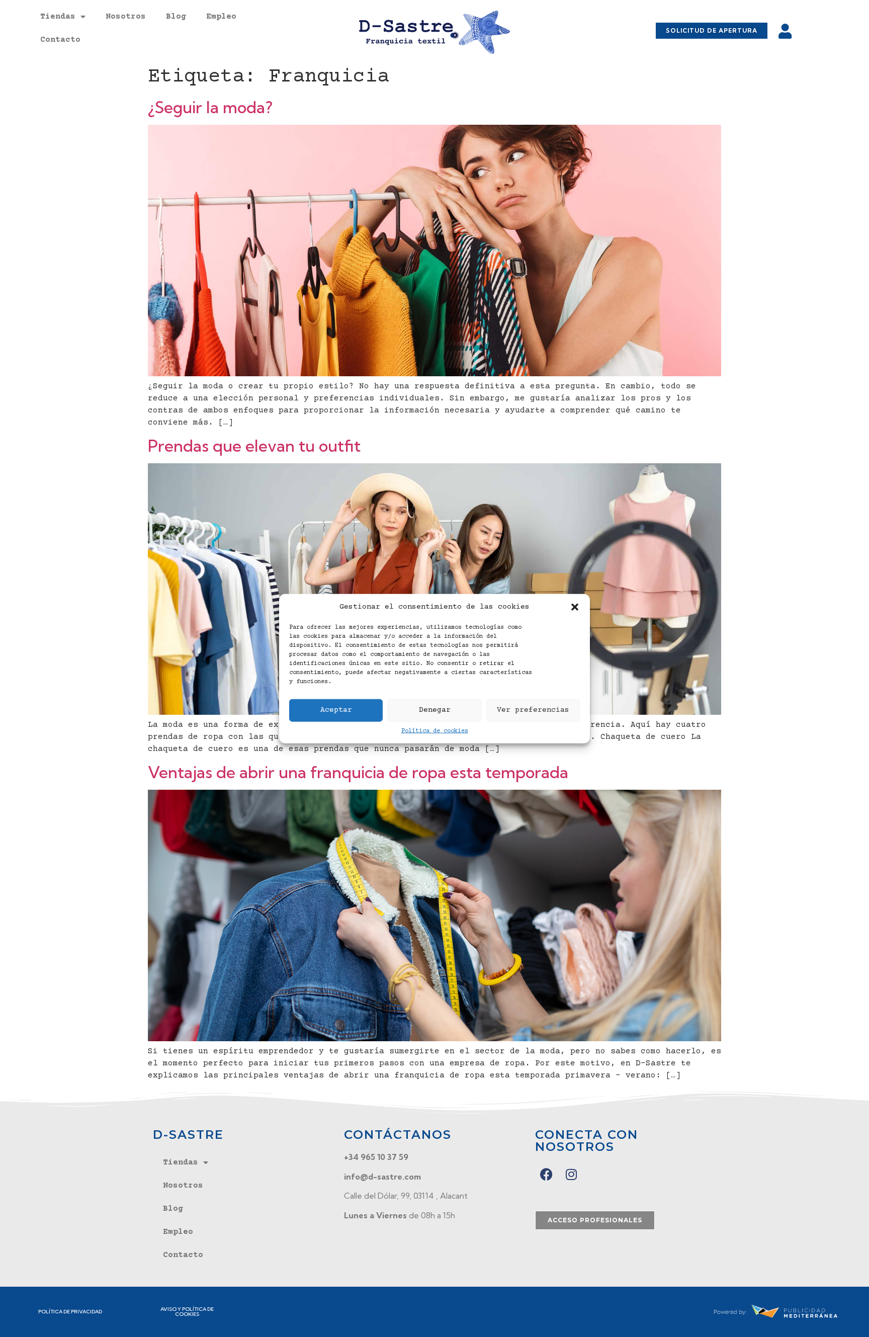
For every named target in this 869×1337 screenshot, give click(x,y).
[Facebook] (546, 1174)
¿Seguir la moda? (210, 107)
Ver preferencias (533, 710)
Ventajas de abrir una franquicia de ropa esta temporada (358, 772)
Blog (176, 16)
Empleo (221, 16)
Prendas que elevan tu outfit (254, 446)
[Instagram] (571, 1174)
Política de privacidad (70, 1311)
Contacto (60, 39)
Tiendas (57, 16)
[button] (575, 607)
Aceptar (336, 710)
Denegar (435, 710)
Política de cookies (434, 730)
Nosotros (126, 16)
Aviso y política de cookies (187, 1311)
